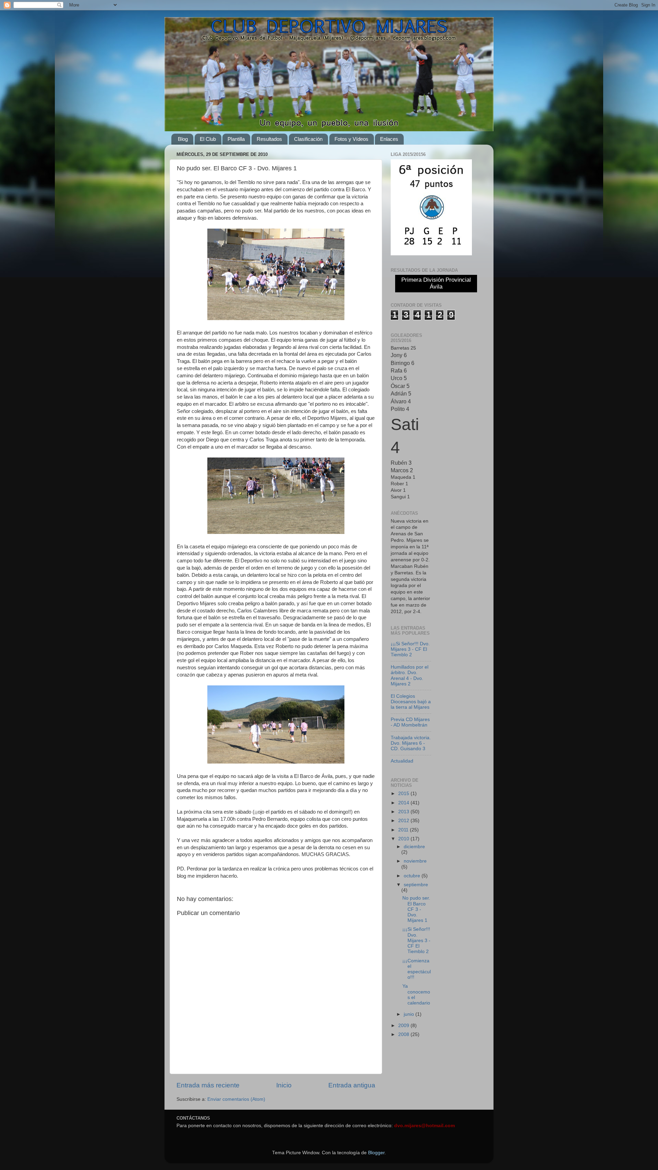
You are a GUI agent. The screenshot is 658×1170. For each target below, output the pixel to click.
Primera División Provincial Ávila (436, 283)
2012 (404, 820)
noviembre (415, 861)
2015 (404, 793)
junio (409, 1014)
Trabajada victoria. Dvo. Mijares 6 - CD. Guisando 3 (411, 743)
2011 (404, 829)
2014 (404, 802)
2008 (404, 1034)
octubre (413, 875)
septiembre (416, 884)
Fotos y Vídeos (351, 139)
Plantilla (236, 139)
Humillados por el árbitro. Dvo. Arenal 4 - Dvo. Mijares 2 (409, 675)
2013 (404, 811)
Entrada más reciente (208, 1085)
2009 (404, 1025)
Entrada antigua (351, 1085)
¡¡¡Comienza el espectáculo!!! (416, 969)
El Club (208, 139)
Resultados (269, 139)
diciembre (414, 846)
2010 (404, 838)
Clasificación (308, 139)
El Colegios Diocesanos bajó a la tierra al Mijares (411, 702)
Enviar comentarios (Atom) (236, 1099)
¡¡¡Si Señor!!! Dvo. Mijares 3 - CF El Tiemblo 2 (410, 649)
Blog (183, 139)
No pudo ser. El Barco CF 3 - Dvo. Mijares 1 (416, 909)
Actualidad (402, 761)
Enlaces (389, 139)
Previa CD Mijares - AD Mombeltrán (410, 722)
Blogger (376, 1152)
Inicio (284, 1085)
